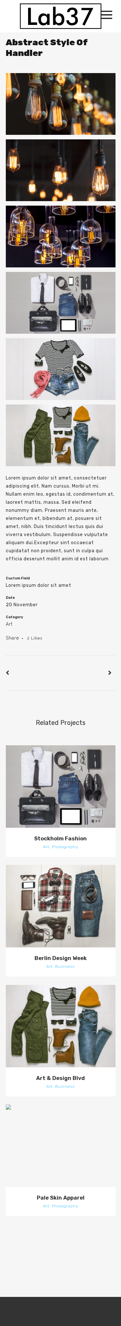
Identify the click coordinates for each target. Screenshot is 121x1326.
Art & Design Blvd (60, 1078)
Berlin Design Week (61, 958)
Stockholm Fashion (60, 838)
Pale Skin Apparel (61, 1197)
